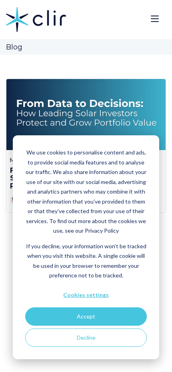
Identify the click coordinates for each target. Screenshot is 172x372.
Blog (14, 47)
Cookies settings (86, 294)
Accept (86, 316)
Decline (86, 337)
